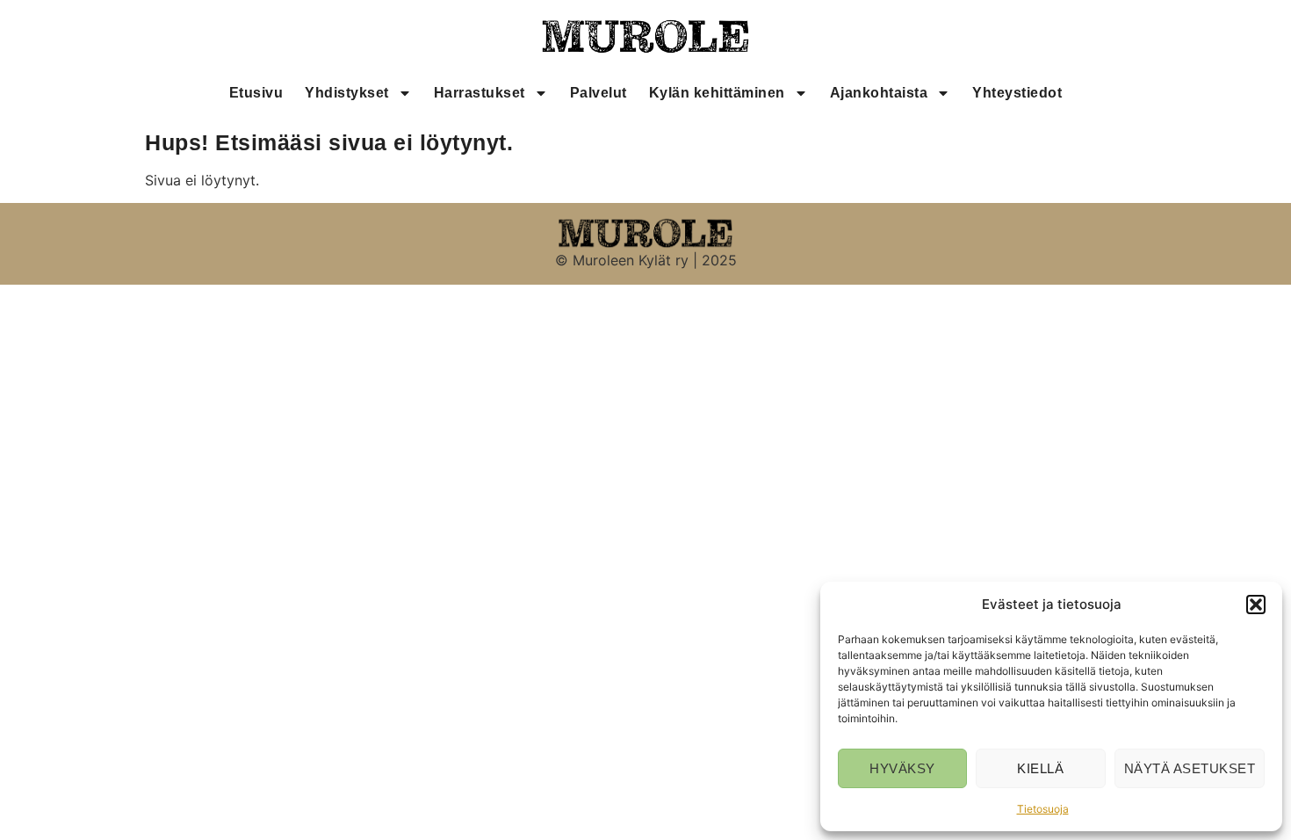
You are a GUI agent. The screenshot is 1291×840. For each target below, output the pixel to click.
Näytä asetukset (1190, 768)
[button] (1256, 604)
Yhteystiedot (1017, 92)
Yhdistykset (347, 92)
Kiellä (1040, 768)
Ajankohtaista (879, 92)
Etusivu (256, 92)
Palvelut (598, 92)
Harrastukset (479, 92)
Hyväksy (902, 768)
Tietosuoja (1043, 808)
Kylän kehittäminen (717, 92)
